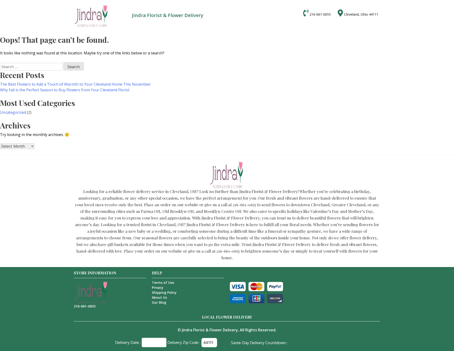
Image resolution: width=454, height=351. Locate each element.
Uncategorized (13, 112)
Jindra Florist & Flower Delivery (210, 330)
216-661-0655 (320, 14)
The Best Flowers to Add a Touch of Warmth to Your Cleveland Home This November (75, 84)
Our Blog (159, 302)
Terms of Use (163, 282)
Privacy (157, 287)
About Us (159, 297)
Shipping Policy (164, 292)
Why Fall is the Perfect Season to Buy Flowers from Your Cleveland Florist (64, 89)
